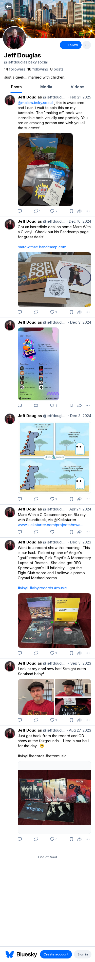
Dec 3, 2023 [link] (79, 542)
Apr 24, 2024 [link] (79, 509)
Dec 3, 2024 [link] (79, 322)
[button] (8, 6)
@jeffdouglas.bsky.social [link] (54, 97)
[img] (47, 19)
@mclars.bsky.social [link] (35, 102)
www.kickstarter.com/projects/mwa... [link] (50, 524)
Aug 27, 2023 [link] (79, 730)
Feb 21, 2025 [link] (79, 97)
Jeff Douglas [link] (30, 97)
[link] (14, 69)
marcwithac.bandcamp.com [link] (42, 247)
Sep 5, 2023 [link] (79, 663)
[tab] (16, 87)
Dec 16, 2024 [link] (79, 221)
